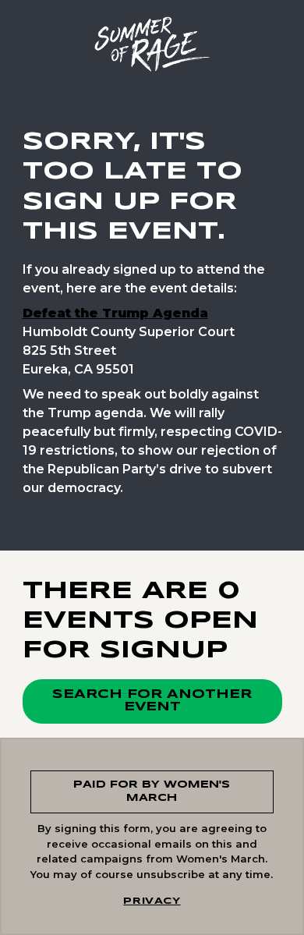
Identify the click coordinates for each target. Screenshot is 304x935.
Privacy (151, 901)
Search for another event (152, 701)
